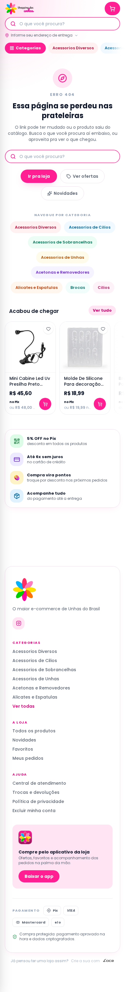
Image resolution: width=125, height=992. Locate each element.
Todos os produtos (34, 731)
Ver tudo (102, 310)
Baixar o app (39, 876)
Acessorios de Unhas (62, 257)
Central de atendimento (39, 783)
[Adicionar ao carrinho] (45, 404)
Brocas (77, 287)
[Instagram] (18, 623)
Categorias (28, 48)
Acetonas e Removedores (62, 272)
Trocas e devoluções (35, 792)
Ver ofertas (85, 176)
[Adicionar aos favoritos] (48, 329)
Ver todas (23, 706)
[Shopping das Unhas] (19, 8)
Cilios (104, 287)
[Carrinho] (112, 8)
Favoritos (22, 749)
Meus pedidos (27, 758)
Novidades (66, 193)
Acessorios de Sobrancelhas (62, 242)
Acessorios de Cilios (89, 227)
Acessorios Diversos (73, 48)
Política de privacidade (38, 801)
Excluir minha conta (34, 811)
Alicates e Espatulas (36, 287)
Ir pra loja (39, 176)
